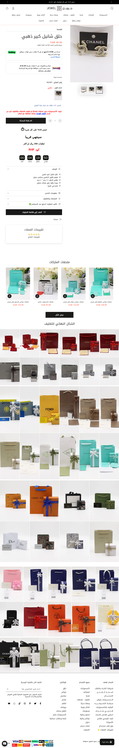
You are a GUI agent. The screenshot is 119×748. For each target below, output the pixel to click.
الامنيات (87, 730)
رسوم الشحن (58, 45)
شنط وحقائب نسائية (58, 718)
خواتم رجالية (85, 718)
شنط (88, 696)
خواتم (64, 692)
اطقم (64, 703)
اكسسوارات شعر (59, 714)
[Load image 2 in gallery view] (91, 90)
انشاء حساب (85, 726)
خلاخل (64, 699)
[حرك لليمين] (8, 2)
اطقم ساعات (61, 711)
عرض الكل (59, 315)
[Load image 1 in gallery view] (99, 90)
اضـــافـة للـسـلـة (26, 120)
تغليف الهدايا (41, 113)
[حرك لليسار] (111, 2)
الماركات (86, 692)
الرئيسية (59, 29)
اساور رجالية (85, 714)
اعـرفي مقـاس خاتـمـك (104, 714)
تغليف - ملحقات (83, 699)
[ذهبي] (58, 95)
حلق (64, 688)
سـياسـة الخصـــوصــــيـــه (103, 703)
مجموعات (86, 711)
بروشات (63, 707)
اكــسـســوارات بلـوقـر (105, 699)
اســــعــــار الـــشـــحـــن (105, 692)
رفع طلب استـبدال (106, 726)
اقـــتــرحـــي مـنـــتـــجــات (104, 711)
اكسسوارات (85, 688)
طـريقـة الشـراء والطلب (104, 688)
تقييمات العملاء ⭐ (105, 730)
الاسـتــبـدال (108, 696)
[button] (112, 8)
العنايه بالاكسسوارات (104, 707)
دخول (87, 722)
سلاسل (63, 696)
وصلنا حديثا (85, 703)
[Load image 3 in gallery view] (84, 90)
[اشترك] (7, 689)
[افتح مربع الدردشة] (4, 743)
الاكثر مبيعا (85, 707)
